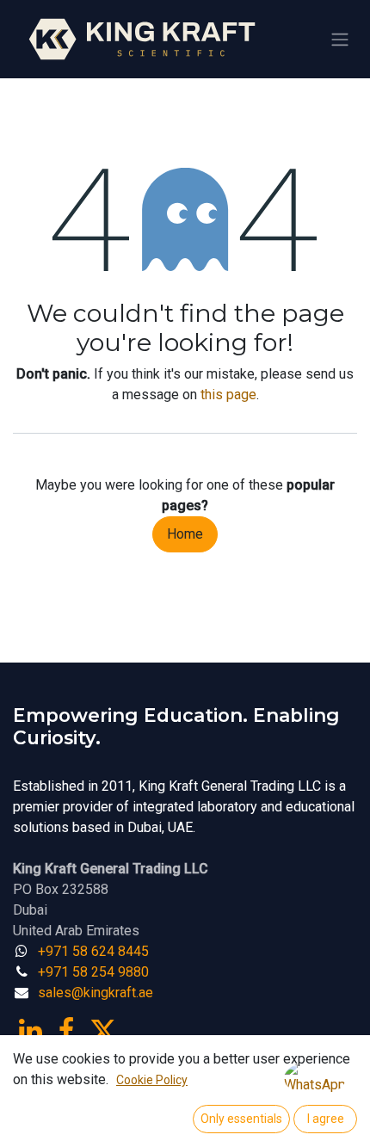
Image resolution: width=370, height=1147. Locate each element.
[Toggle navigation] (340, 39)
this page (228, 394)
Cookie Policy (152, 1080)
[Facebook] (66, 1031)
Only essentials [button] (241, 1118)
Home (185, 534)
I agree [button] (325, 1118)
